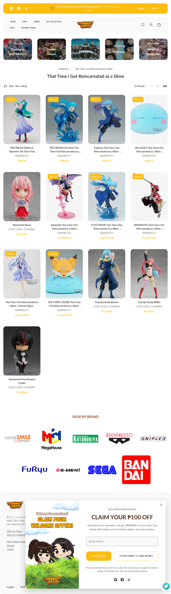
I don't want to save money (136, 556)
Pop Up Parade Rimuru (107, 302)
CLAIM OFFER (99, 556)
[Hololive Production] (119, 49)
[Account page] (151, 24)
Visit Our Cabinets (16, 534)
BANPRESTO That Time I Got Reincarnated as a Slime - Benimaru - (149, 227)
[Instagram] (11, 8)
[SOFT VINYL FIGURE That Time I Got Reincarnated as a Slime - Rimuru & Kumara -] (64, 273)
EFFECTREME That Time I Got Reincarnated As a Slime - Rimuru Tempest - (106, 227)
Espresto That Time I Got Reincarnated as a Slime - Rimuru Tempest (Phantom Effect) (106, 149)
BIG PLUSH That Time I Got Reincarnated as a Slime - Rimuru (149, 149)
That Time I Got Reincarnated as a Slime (94, 69)
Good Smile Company (22, 229)
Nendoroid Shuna (22, 225)
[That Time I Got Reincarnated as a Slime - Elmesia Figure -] (21, 273)
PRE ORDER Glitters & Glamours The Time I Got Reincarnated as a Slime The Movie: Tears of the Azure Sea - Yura (22, 149)
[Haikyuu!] (85, 49)
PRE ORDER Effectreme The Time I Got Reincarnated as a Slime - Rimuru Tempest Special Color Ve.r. (64, 149)
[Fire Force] (51, 49)
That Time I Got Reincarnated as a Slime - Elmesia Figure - (22, 304)
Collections (63, 69)
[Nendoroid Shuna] (21, 196)
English (140, 8)
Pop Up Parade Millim (149, 302)
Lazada (10, 549)
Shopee (10, 545)
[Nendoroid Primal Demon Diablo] (21, 351)
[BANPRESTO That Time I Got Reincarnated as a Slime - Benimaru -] (149, 196)
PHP (154, 8)
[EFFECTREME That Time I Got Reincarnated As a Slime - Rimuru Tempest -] (106, 196)
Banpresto (22, 155)
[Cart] (159, 24)
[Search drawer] (143, 24)
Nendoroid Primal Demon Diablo (22, 381)
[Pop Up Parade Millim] (149, 273)
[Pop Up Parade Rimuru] (106, 273)
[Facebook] (19, 8)
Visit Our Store (14, 531)
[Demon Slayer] (17, 49)
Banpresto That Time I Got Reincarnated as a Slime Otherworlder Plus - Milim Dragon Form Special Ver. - (64, 227)
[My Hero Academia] (153, 49)
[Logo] (85, 24)
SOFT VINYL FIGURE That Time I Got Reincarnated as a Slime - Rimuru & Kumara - (64, 304)
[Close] (161, 505)
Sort (18, 86)
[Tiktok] (26, 8)
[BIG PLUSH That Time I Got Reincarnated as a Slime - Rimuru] (149, 119)
